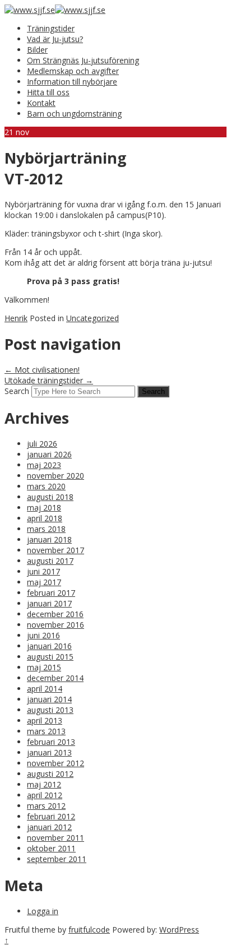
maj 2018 (44, 507)
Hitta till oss (48, 92)
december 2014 (55, 678)
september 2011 (56, 859)
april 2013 (44, 720)
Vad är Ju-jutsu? (55, 39)
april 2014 (44, 688)
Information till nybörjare (72, 81)
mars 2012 (46, 805)
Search (16, 391)
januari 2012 (49, 827)
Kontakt (41, 103)
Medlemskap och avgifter (73, 71)
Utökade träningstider (48, 380)
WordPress (179, 929)
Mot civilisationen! (42, 369)
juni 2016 (43, 635)
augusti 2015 (50, 656)
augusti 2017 (50, 560)
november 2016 (55, 624)
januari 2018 (49, 539)
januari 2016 (49, 646)
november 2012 (55, 763)
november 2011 (55, 837)
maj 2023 (44, 465)
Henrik (15, 318)
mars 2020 (46, 486)
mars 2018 (46, 528)
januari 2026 (49, 454)
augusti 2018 (50, 497)
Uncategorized (92, 318)
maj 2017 (44, 582)
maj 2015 (44, 667)
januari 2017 (49, 603)
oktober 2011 (51, 848)
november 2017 (55, 550)
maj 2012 (44, 784)
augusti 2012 (50, 773)
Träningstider (51, 28)
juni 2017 (43, 571)
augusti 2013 (50, 710)
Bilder (37, 49)
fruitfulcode (89, 929)
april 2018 (44, 518)
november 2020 (55, 475)
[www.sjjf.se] (29, 9)
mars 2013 (46, 731)
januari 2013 (49, 752)
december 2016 (55, 614)
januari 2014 (49, 699)
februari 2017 (51, 592)
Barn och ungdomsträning (74, 113)
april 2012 (44, 795)
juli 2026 (42, 443)
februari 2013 (51, 741)
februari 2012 (51, 816)
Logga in (42, 911)
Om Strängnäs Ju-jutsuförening (83, 60)
